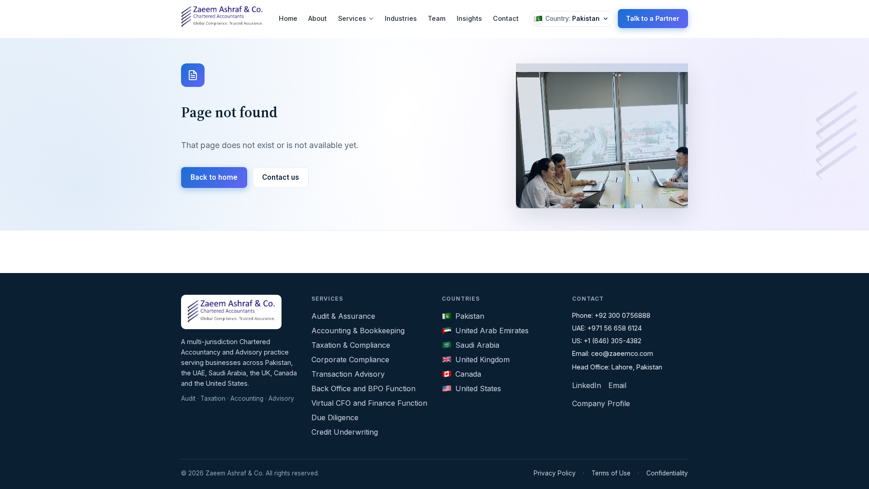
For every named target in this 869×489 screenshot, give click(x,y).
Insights (469, 18)
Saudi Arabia (477, 345)
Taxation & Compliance (350, 345)
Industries (401, 18)
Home (288, 18)
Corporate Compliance (350, 359)
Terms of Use (611, 473)
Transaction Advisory (348, 374)
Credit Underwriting (344, 431)
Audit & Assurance (343, 316)
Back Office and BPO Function (363, 388)
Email (617, 385)
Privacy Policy (555, 473)
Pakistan (469, 316)
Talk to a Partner (652, 18)
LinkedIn (586, 385)
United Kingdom (482, 359)
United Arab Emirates (492, 330)
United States (478, 388)
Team (436, 18)
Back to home (214, 177)
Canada (468, 374)
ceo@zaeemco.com (622, 353)
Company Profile (601, 403)
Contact (506, 18)
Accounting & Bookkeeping (358, 330)
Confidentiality (667, 473)
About (317, 18)
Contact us (280, 177)
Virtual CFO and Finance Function (369, 403)
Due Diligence (334, 417)
